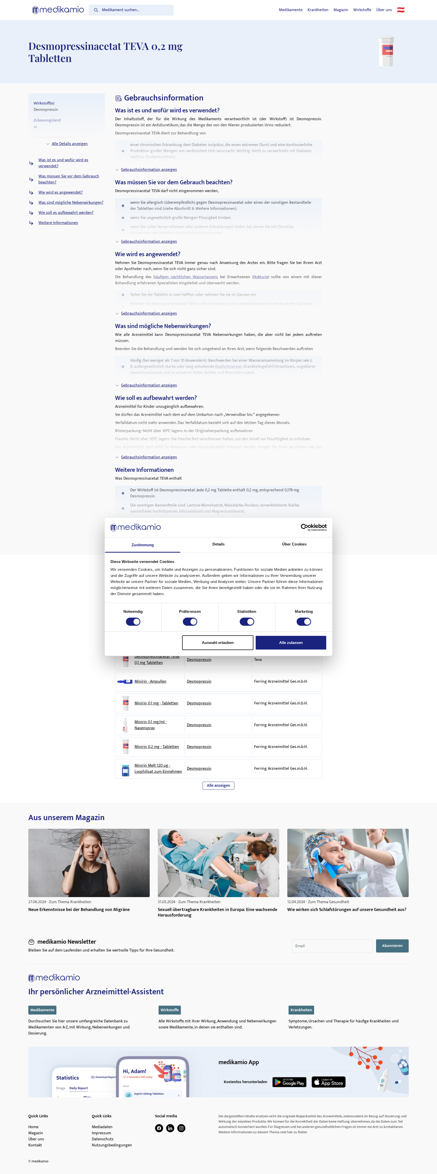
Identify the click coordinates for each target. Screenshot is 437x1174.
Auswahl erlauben (218, 643)
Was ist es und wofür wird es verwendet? (63, 163)
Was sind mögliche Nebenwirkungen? (70, 203)
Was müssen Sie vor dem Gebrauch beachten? (68, 179)
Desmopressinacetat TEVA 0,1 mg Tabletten (157, 660)
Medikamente (290, 10)
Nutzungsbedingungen (112, 1145)
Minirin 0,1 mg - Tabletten (156, 703)
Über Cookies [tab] (294, 544)
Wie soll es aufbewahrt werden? (66, 213)
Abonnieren (392, 945)
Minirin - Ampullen (150, 682)
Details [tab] (218, 544)
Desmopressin (199, 659)
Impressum (101, 1133)
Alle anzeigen (218, 785)
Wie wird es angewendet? (60, 193)
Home (33, 1127)
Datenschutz (103, 1139)
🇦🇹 (401, 10)
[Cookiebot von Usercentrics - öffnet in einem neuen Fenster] (304, 527)
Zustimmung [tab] (143, 545)
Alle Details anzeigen (70, 143)
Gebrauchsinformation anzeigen (149, 169)
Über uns (384, 10)
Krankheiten (318, 10)
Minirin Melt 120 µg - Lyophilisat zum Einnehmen (158, 769)
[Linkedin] (170, 1128)
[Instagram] (181, 1128)
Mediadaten (102, 1127)
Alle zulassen (291, 643)
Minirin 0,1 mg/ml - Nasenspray (151, 725)
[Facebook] (159, 1128)
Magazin (341, 10)
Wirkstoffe (362, 10)
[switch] (190, 622)
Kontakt (35, 1145)
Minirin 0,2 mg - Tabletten (157, 747)
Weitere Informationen (58, 223)
